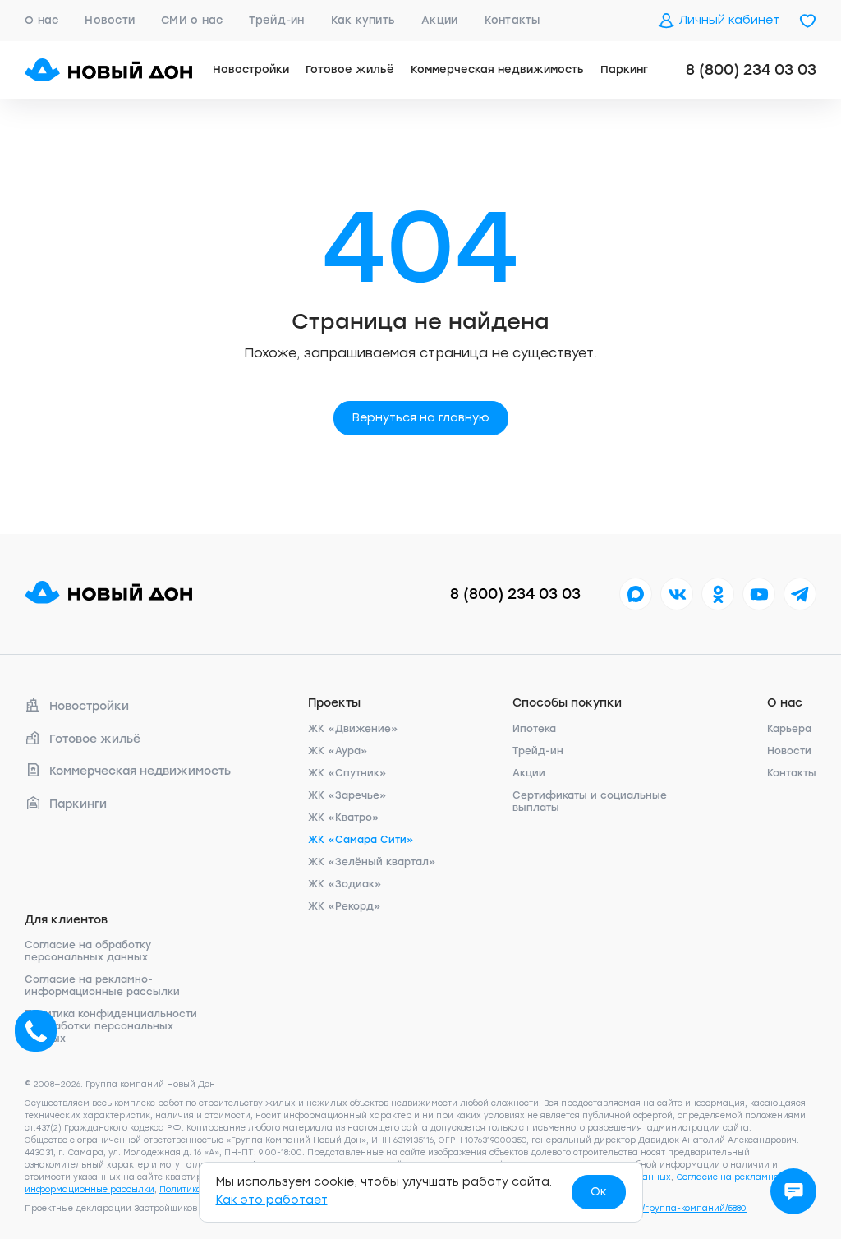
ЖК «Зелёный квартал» (372, 862)
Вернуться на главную (420, 418)
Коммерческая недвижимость (497, 69)
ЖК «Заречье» (347, 795)
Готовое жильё (350, 69)
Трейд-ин (276, 20)
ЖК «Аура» (338, 751)
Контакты (512, 20)
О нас (41, 20)
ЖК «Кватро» (343, 817)
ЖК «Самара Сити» (361, 839)
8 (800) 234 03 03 (751, 70)
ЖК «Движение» (353, 729)
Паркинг (624, 69)
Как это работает (272, 1200)
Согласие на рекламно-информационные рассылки (102, 985)
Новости (110, 20)
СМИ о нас (192, 20)
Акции (439, 20)
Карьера (789, 729)
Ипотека (534, 729)
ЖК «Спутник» (347, 773)
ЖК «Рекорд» (344, 906)
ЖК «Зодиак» (345, 884)
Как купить (363, 20)
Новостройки (251, 69)
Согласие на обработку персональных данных (88, 951)
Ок (599, 1192)
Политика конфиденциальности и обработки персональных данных (111, 1026)
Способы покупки (567, 703)
